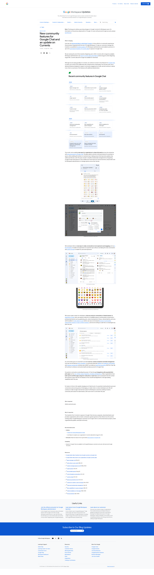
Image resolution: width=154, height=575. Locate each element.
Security (67, 546)
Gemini (69, 22)
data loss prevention (101, 365)
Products (114, 3)
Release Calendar (134, 3)
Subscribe (145, 4)
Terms (68, 566)
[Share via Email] (41, 53)
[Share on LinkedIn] (44, 53)
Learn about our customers (98, 507)
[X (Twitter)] (55, 538)
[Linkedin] (58, 538)
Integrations (67, 558)
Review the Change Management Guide (76, 432)
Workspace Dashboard (43, 554)
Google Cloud (95, 546)
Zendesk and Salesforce (96, 374)
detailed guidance (81, 47)
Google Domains (95, 548)
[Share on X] (49, 53)
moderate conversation (109, 363)
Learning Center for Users (44, 548)
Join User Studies (96, 556)
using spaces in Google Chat (94, 437)
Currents (41, 48)
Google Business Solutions (98, 552)
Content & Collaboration (58, 22)
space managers (81, 363)
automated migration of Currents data (79, 48)
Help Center (126, 3)
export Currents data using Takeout (89, 55)
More (95, 22)
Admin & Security (78, 22)
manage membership (72, 365)
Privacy (65, 566)
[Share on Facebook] (46, 53)
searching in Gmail (69, 317)
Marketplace (68, 554)
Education (88, 22)
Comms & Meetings (44, 22)
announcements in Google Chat (75, 154)
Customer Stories (69, 548)
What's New (40, 556)
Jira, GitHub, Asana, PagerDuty (82, 374)
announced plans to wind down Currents (82, 43)
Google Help (41, 552)
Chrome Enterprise (96, 550)
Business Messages (96, 554)
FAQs (66, 556)
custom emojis (70, 249)
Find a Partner (68, 552)
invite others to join (78, 321)
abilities (99, 363)
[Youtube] (52, 538)
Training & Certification (70, 560)
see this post (68, 32)
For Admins (120, 3)
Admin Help (40, 546)
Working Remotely (69, 550)
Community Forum (42, 550)
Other (51, 48)
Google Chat (46, 48)
